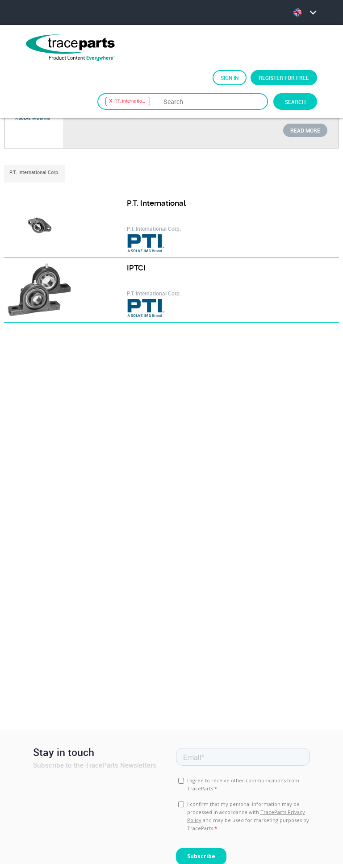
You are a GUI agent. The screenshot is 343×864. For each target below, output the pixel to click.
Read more (305, 130)
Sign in (229, 77)
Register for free (284, 77)
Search (295, 101)
